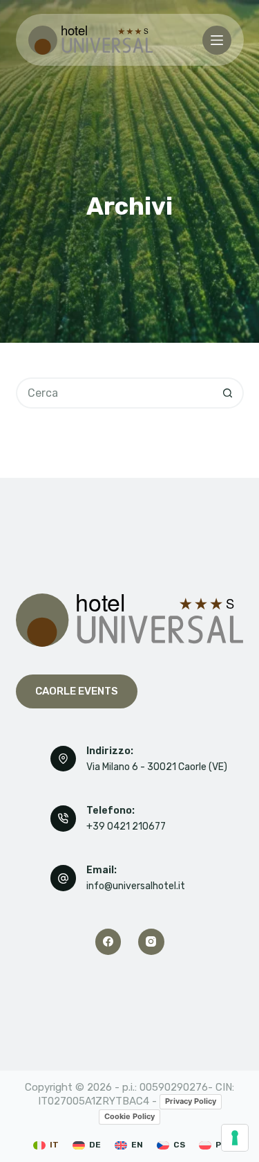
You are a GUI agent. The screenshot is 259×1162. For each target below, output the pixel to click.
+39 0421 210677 (126, 826)
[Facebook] (108, 942)
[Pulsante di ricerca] (228, 393)
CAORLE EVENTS (76, 691)
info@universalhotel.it (135, 886)
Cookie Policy (129, 1116)
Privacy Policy (190, 1101)
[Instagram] (151, 942)
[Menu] (216, 40)
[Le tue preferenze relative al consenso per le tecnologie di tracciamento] (235, 1138)
